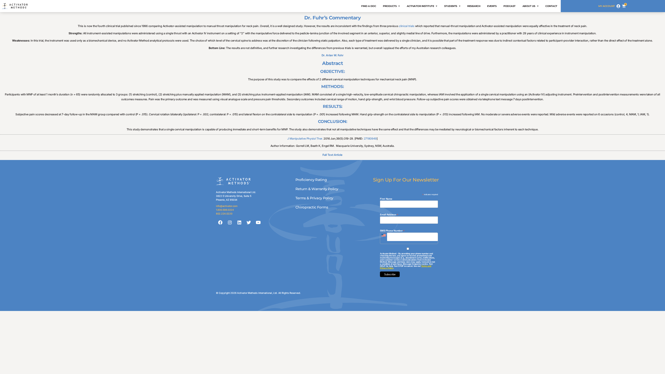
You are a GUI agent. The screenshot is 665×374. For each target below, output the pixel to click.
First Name (386, 199)
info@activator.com (226, 205)
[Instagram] (229, 222)
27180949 (370, 138)
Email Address (389, 214)
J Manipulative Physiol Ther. (305, 138)
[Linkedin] (239, 222)
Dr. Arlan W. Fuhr (333, 55)
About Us (528, 6)
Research (473, 6)
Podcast (509, 6)
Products (390, 6)
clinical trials (406, 26)
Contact (551, 6)
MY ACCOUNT (606, 6)
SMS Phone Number (392, 230)
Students (450, 6)
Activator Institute (420, 6)
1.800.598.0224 (225, 209)
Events (491, 6)
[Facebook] (220, 222)
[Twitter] (248, 222)
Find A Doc (368, 6)
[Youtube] (258, 222)
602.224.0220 (224, 213)
